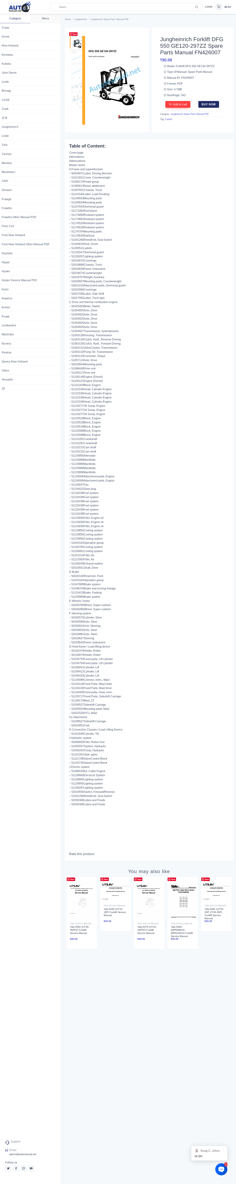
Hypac (6, 262)
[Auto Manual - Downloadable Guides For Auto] (25, 7)
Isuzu (5, 289)
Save (75, 34)
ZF (3, 388)
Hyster (6, 271)
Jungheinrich (10, 126)
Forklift (168, 119)
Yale (4, 144)
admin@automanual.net (22, 1154)
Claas (5, 27)
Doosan (7, 190)
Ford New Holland (13, 235)
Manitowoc (9, 172)
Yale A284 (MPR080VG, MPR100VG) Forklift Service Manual (182, 931)
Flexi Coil (8, 226)
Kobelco (7, 298)
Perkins (6, 352)
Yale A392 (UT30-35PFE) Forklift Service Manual (79, 929)
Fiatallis (7, 208)
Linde (5, 81)
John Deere (9, 72)
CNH (5, 181)
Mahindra (8, 334)
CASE (6, 99)
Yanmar (7, 154)
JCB (4, 117)
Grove (6, 36)
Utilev (5, 370)
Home (68, 19)
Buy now (209, 104)
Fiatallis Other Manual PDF (19, 217)
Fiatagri (7, 199)
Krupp (6, 316)
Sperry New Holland (15, 361)
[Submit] (197, 6)
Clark (5, 108)
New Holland (10, 45)
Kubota (6, 63)
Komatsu (7, 54)
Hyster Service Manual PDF (19, 280)
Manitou (7, 163)
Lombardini (9, 325)
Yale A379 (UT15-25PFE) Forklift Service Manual (147, 929)
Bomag (6, 90)
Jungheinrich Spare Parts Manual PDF (109, 19)
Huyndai (7, 253)
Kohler (6, 307)
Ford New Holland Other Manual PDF (26, 244)
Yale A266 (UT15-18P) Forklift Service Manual (115, 912)
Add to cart (180, 104)
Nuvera (6, 343)
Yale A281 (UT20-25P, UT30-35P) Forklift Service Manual (214, 914)
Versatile (7, 379)
